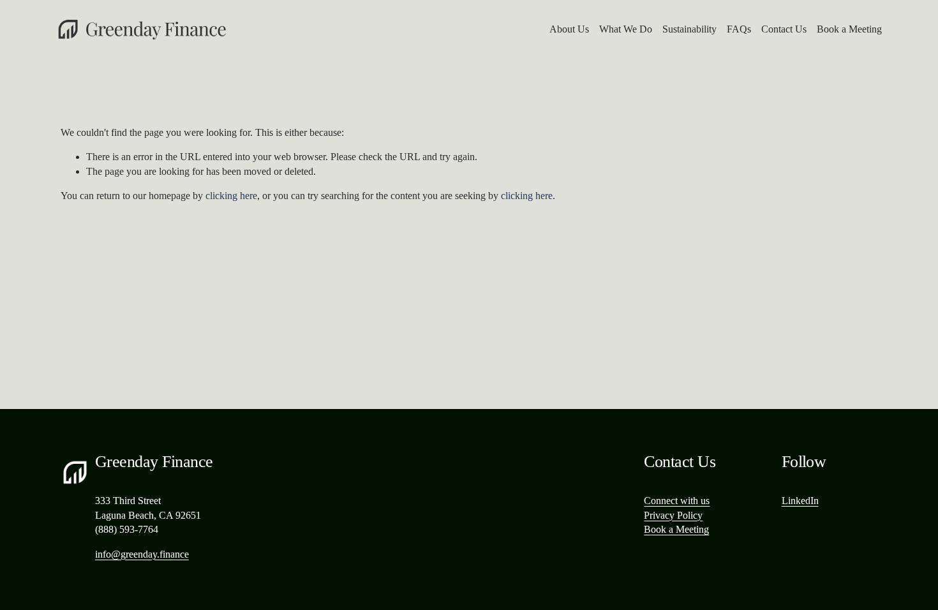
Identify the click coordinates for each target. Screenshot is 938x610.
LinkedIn (800, 500)
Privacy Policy (673, 515)
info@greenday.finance (142, 554)
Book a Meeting (849, 29)
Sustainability (689, 29)
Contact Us (784, 29)
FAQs (739, 29)
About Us (569, 29)
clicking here (231, 195)
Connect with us (677, 500)
